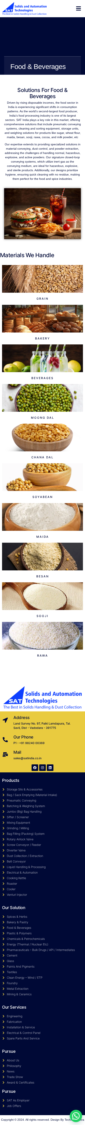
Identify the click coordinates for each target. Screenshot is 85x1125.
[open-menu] (78, 8)
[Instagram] (42, 767)
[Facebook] (35, 767)
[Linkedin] (50, 767)
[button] (76, 1116)
